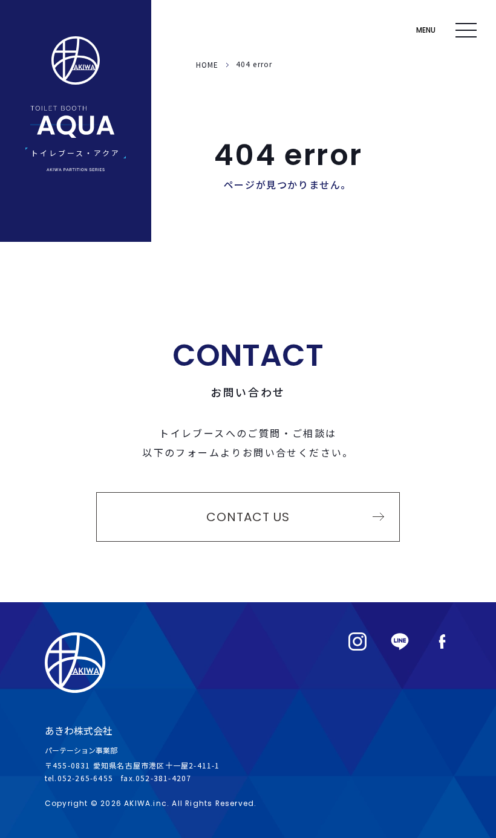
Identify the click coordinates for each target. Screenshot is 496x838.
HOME (207, 64)
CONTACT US (248, 516)
